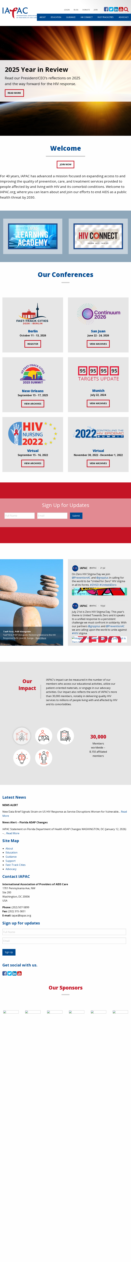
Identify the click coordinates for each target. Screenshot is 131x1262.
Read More (41, 638)
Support (10, 861)
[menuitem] (42, 17)
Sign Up (9, 952)
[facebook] (106, 10)
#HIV (75, 633)
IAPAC (84, 568)
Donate (86, 9)
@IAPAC (93, 568)
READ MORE (14, 92)
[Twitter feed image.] (99, 591)
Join (96, 9)
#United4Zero (107, 585)
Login (67, 9)
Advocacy (123, 17)
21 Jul (103, 568)
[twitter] (111, 10)
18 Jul (103, 605)
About (42, 17)
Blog (76, 9)
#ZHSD (94, 585)
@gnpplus (102, 577)
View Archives (98, 343)
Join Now (65, 164)
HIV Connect (86, 17)
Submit (76, 515)
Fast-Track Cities (106, 17)
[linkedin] (116, 10)
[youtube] (121, 10)
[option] (65, 81)
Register (32, 343)
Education (56, 17)
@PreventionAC (81, 577)
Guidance (70, 17)
